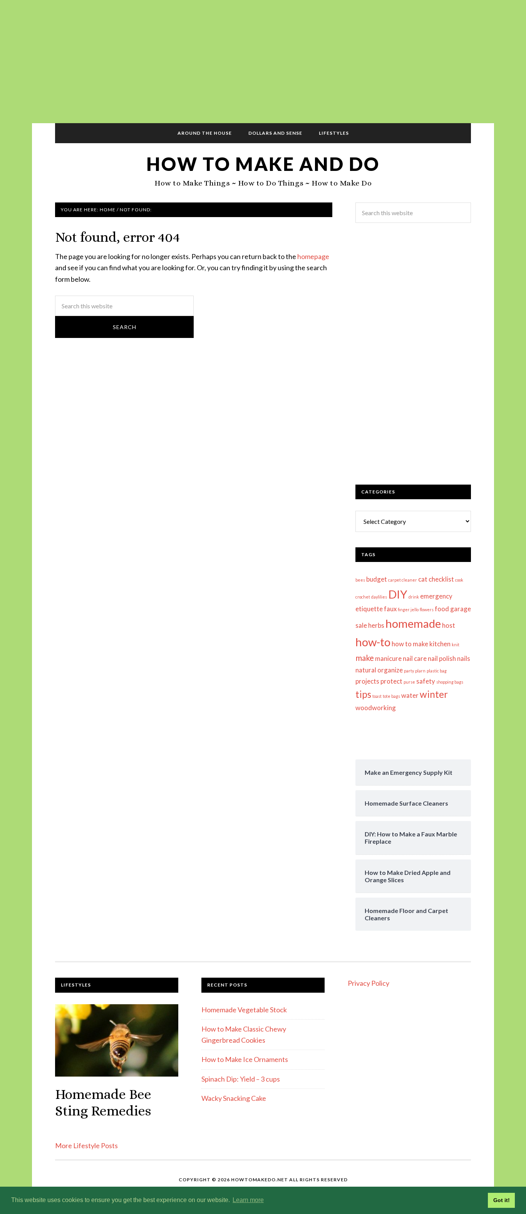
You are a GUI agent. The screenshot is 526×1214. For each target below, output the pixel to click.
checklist (441, 579)
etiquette (369, 609)
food (442, 609)
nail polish (442, 658)
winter (434, 694)
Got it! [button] (501, 1200)
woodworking (375, 708)
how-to (372, 642)
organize (390, 670)
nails (463, 658)
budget (376, 579)
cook (459, 579)
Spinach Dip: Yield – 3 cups (240, 1079)
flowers (427, 609)
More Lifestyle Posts (86, 1145)
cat (422, 579)
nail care (415, 658)
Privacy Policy (368, 983)
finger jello (408, 609)
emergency (436, 596)
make (364, 657)
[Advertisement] (263, 61)
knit (455, 644)
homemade (413, 623)
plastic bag (437, 670)
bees (360, 579)
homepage (313, 256)
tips (363, 694)
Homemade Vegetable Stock (244, 1009)
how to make (410, 644)
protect (391, 681)
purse (409, 681)
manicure (388, 658)
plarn (420, 670)
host (448, 625)
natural (365, 670)
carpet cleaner (402, 579)
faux (390, 609)
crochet (362, 596)
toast (377, 696)
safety (425, 681)
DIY (397, 594)
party (409, 670)
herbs (376, 625)
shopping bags (449, 681)
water (410, 695)
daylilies (379, 596)
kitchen (440, 644)
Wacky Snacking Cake (233, 1098)
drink (414, 596)
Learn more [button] (248, 1200)
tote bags (391, 696)
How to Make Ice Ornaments (244, 1059)
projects (367, 681)
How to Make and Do (263, 164)
